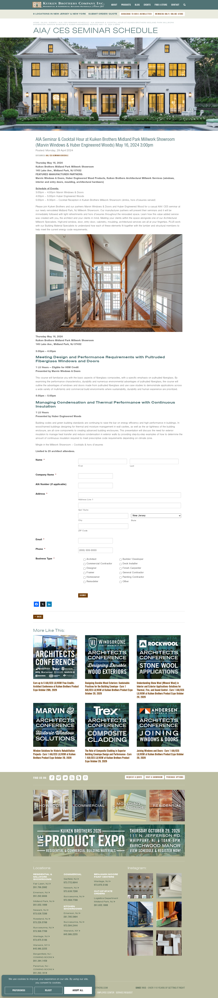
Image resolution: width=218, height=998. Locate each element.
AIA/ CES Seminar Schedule (74, 23)
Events (147, 4)
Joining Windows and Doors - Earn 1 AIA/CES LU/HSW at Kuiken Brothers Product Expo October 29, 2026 (160, 754)
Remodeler (92, 581)
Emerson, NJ (40, 892)
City (80, 520)
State (133, 520)
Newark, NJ (40, 910)
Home (36, 23)
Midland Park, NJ (43, 901)
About (114, 4)
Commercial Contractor (99, 563)
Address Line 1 (85, 499)
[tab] (114, 4)
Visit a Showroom (154, 777)
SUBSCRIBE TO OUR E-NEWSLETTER (136, 13)
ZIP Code (83, 530)
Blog (137, 4)
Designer (91, 568)
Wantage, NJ (40, 936)
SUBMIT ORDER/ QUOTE (102, 14)
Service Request (124, 992)
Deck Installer (130, 563)
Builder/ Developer (133, 559)
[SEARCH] (184, 5)
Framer (90, 572)
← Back (38, 616)
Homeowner (93, 577)
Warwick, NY (40, 945)
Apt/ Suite (83, 509)
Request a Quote (134, 777)
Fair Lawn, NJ (41, 883)
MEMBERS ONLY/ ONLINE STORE (169, 13)
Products (126, 4)
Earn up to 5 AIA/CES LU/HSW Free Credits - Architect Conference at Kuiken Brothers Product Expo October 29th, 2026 (56, 686)
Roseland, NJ (40, 918)
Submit (83, 595)
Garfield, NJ (70, 879)
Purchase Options (174, 777)
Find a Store (161, 4)
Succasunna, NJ (42, 927)
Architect (91, 559)
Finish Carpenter (132, 568)
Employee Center (105, 992)
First (80, 465)
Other (126, 581)
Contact (175, 4)
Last (132, 465)
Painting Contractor (133, 577)
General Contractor (133, 572)
